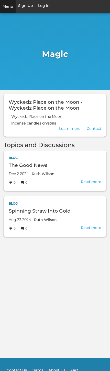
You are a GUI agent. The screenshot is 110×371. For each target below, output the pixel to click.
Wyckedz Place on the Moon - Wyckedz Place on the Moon (45, 105)
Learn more (70, 128)
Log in (44, 5)
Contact (94, 128)
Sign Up (25, 5)
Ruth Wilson (43, 174)
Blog (13, 158)
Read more (91, 181)
